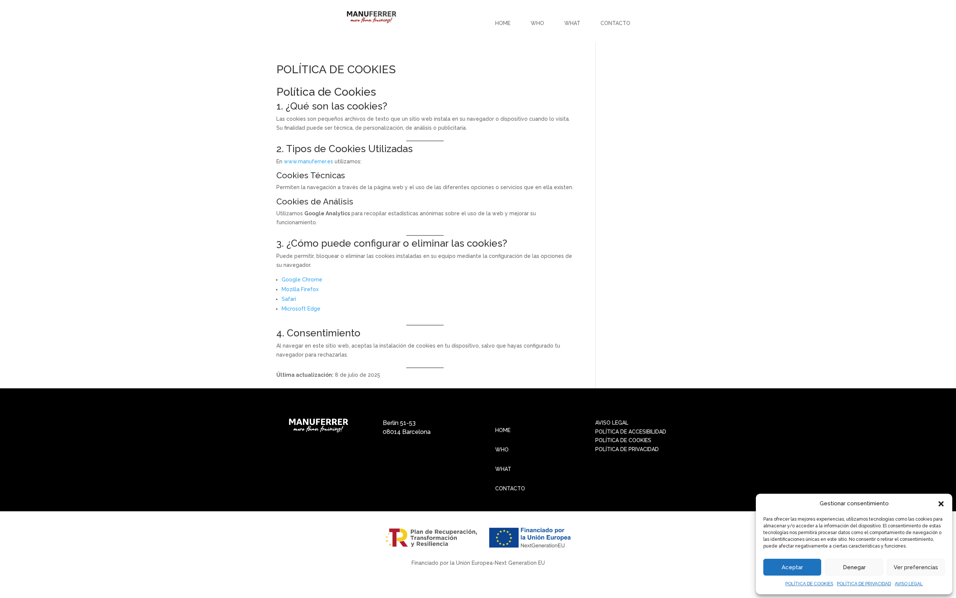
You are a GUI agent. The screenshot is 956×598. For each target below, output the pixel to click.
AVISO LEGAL (909, 583)
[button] (941, 504)
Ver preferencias (916, 567)
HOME (502, 23)
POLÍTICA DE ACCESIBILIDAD (630, 432)
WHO (537, 23)
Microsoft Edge (301, 309)
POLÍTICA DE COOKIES (809, 583)
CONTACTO (615, 23)
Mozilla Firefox (300, 289)
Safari (289, 299)
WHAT (572, 23)
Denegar (854, 567)
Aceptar (792, 567)
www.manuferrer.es (308, 161)
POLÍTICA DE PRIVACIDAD (864, 583)
